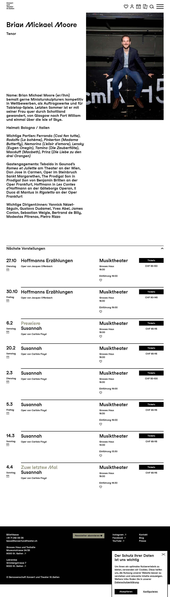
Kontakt (143, 534)
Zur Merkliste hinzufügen (100, 280)
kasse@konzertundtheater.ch (21, 541)
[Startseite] (10, 5)
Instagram (118, 534)
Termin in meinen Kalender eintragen (7, 270)
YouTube (117, 541)
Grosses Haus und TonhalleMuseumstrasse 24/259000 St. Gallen (20, 550)
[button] (126, 6)
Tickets (151, 260)
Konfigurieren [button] (150, 591)
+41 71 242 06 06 (15, 537)
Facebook (117, 537)
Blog (141, 537)
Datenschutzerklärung (127, 582)
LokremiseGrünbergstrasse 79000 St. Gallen (16, 563)
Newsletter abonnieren (87, 535)
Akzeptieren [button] (126, 591)
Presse (142, 541)
